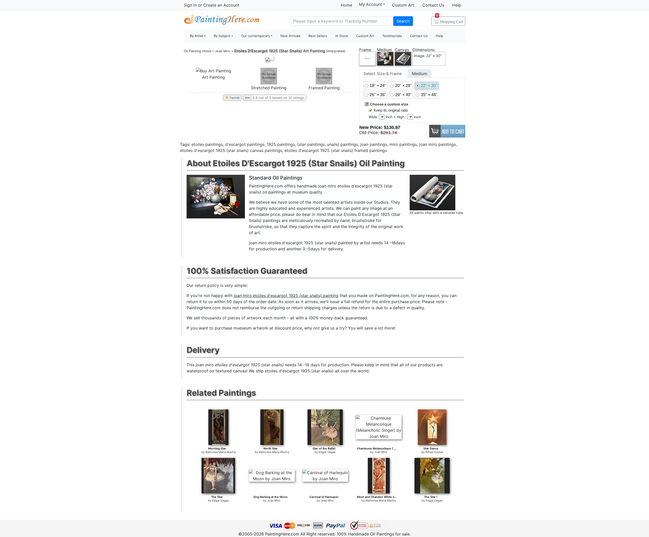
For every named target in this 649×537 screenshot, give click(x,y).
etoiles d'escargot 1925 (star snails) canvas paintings (231, 150)
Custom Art (403, 5)
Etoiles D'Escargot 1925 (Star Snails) (268, 50)
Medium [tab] (419, 73)
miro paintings (403, 144)
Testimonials (392, 36)
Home (346, 5)
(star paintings (311, 144)
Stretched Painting (268, 87)
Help (456, 5)
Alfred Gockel (434, 452)
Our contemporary (255, 36)
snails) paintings (342, 144)
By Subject (222, 36)
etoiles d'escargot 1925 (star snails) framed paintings (335, 150)
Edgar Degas (327, 452)
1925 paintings (281, 144)
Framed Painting (324, 87)
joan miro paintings (437, 144)
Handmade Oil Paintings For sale (222, 20)
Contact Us (433, 5)
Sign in (190, 5)
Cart (449, 20)
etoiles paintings (207, 144)
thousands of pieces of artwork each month (243, 317)
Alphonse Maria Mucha (220, 452)
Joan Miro (222, 51)
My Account (370, 4)
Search (403, 21)
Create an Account (221, 5)
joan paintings (373, 144)
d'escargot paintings (244, 144)
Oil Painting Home (197, 51)
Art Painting (213, 77)
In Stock (341, 36)
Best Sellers (318, 36)
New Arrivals (290, 36)
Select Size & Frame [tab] (383, 73)
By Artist (196, 36)
